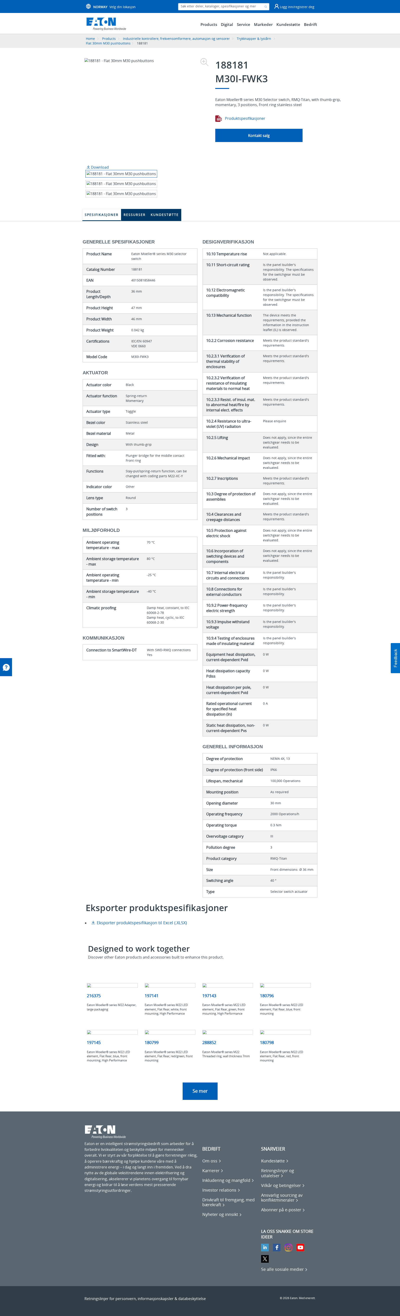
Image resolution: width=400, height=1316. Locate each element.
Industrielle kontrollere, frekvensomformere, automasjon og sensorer (176, 38)
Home (90, 38)
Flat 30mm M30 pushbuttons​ (108, 43)
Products (109, 38)
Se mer (200, 1091)
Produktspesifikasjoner (244, 118)
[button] (395, 658)
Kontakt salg (259, 135)
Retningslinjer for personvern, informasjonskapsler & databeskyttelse (145, 1298)
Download (99, 167)
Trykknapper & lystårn (254, 38)
